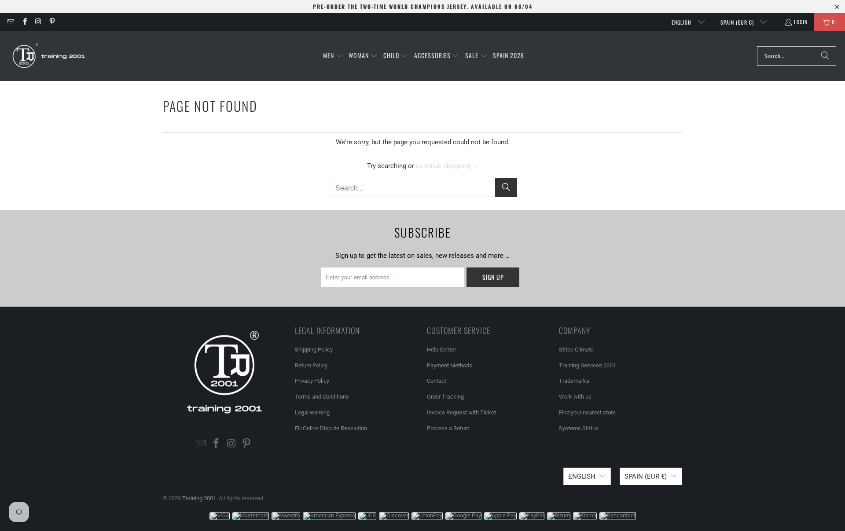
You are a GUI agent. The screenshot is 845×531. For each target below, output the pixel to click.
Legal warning (312, 412)
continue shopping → (447, 166)
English (682, 22)
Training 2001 (199, 498)
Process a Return (448, 428)
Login (801, 22)
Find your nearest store (587, 412)
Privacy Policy (312, 380)
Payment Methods (449, 365)
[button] (333, 56)
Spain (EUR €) (738, 22)
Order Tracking (445, 396)
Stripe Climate (576, 349)
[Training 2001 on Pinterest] (51, 22)
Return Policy (311, 365)
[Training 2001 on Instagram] (38, 22)
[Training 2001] (49, 56)
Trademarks (574, 380)
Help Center (441, 349)
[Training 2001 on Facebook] (24, 22)
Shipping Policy (314, 349)
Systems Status (579, 428)
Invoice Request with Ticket (461, 412)
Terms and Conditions (322, 396)
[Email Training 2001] (10, 22)
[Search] (825, 56)
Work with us (575, 396)
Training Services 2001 (587, 365)
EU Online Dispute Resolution (331, 428)
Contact (436, 380)
